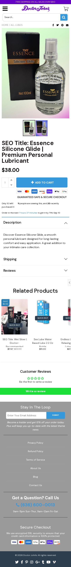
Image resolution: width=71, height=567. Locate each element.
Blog (35, 476)
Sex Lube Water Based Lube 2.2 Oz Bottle (42, 342)
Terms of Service (35, 459)
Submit (55, 415)
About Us (35, 468)
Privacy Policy (35, 442)
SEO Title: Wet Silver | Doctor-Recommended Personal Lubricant (15, 342)
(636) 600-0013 (38, 505)
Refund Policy (35, 451)
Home (5, 25)
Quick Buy (14, 325)
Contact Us (35, 485)
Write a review (35, 391)
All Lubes (17, 25)
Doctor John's (30, 555)
